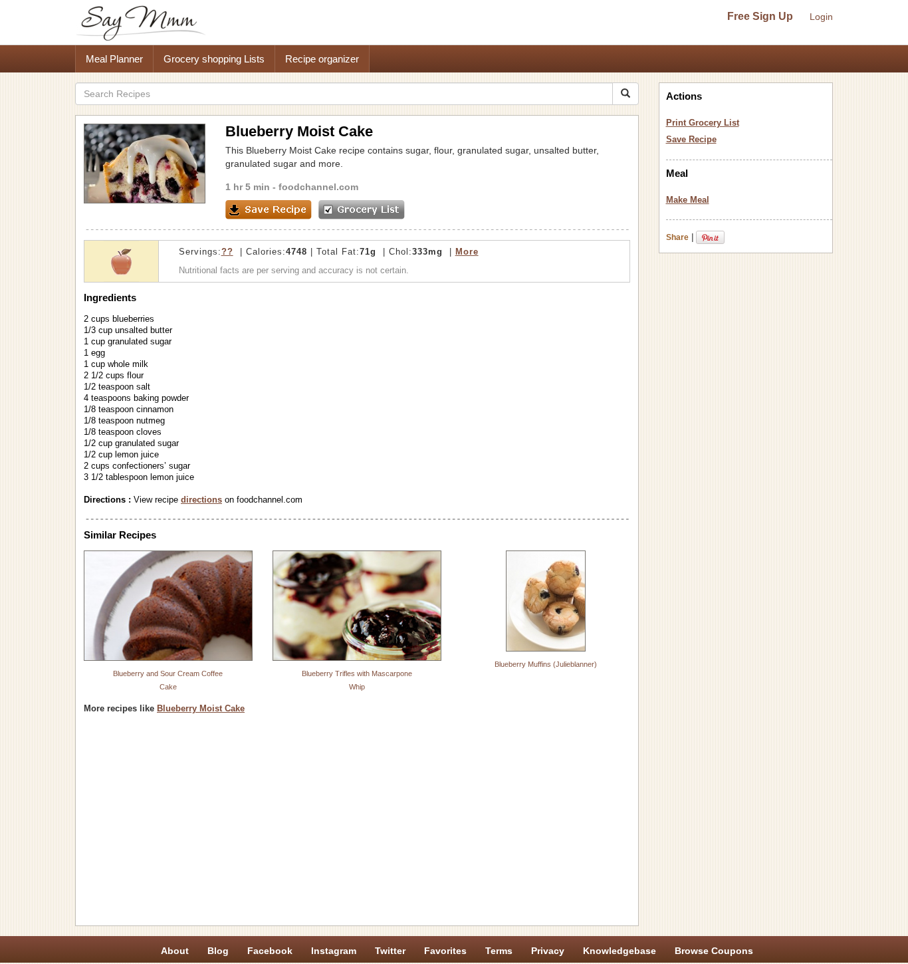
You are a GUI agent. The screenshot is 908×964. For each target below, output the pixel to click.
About (175, 950)
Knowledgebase (619, 950)
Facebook (269, 950)
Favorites (445, 950)
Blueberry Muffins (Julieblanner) (546, 664)
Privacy (547, 950)
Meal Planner (114, 58)
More (467, 252)
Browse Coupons (714, 950)
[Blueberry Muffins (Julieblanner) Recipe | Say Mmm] (545, 601)
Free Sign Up (760, 16)
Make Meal (687, 200)
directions (201, 500)
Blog (218, 950)
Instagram (333, 950)
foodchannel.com (318, 186)
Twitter (390, 950)
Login (821, 16)
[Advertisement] (357, 824)
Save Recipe (691, 139)
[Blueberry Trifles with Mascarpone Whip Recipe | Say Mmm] (357, 605)
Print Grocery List (702, 123)
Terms (498, 950)
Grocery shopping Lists (214, 58)
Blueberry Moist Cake (201, 708)
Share (677, 237)
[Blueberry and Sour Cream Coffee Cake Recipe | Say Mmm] (168, 605)
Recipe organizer (322, 58)
